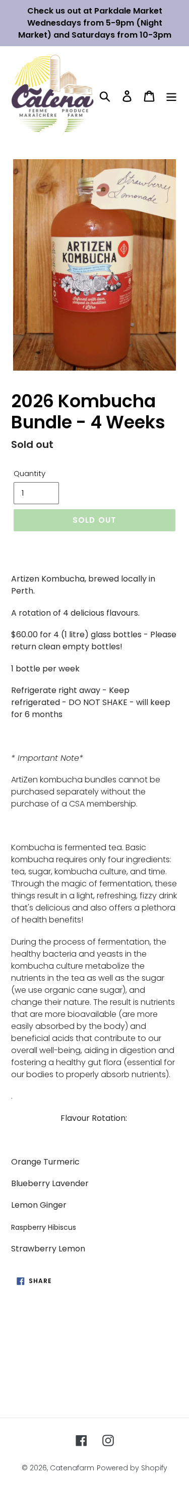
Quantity (29, 473)
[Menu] (171, 95)
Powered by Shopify (132, 1468)
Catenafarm (72, 1468)
